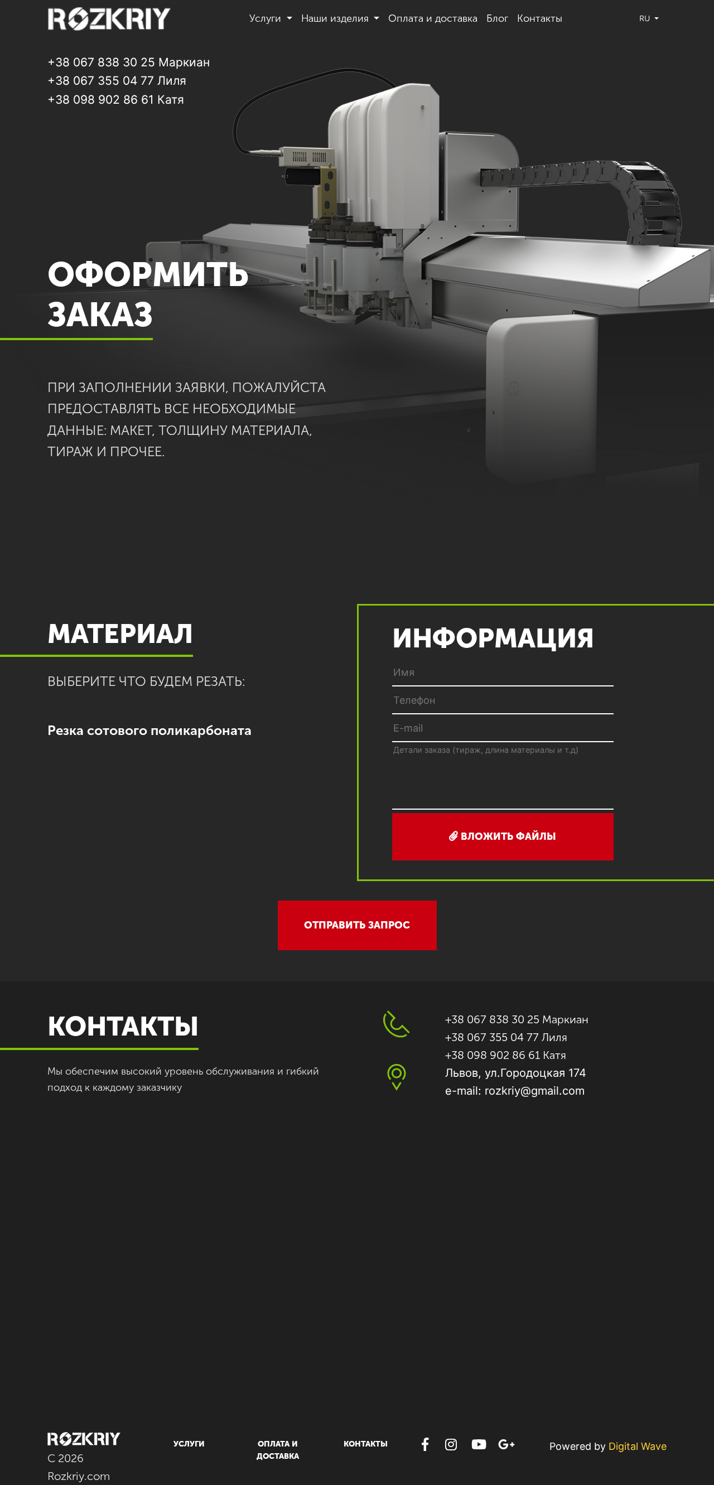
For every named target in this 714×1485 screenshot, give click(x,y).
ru (645, 18)
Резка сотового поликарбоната (149, 730)
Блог (497, 18)
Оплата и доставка (432, 18)
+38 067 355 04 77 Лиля (116, 81)
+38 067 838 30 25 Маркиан (128, 62)
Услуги (189, 1444)
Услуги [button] (266, 18)
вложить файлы (507, 836)
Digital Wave (638, 1446)
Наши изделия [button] (336, 18)
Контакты (539, 18)
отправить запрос (357, 925)
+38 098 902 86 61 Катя (115, 100)
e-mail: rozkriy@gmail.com (515, 1090)
